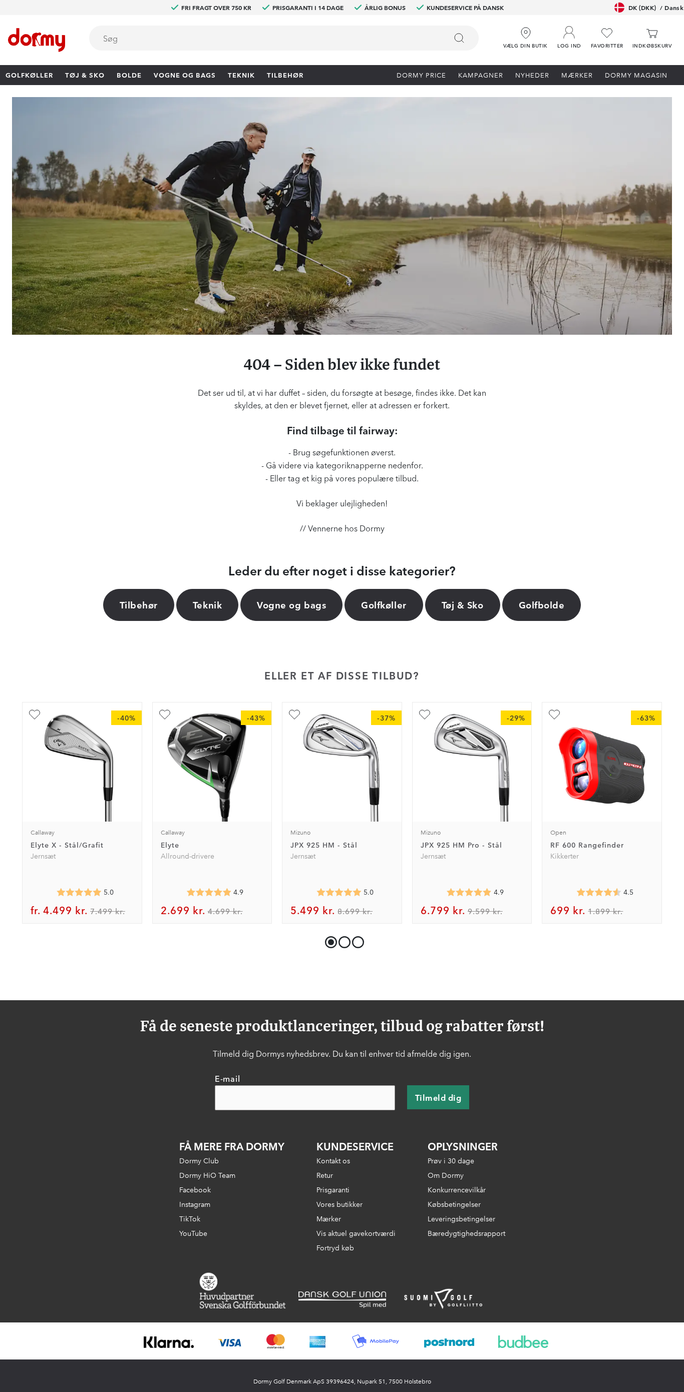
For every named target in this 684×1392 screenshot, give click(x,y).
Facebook (195, 1189)
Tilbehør (285, 74)
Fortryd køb (335, 1247)
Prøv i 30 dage (451, 1160)
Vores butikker (339, 1204)
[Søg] (459, 38)
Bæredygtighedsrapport (466, 1233)
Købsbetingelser (454, 1204)
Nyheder (532, 74)
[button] (569, 34)
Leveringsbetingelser (461, 1218)
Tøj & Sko (85, 74)
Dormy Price (421, 74)
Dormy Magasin (636, 74)
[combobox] (284, 38)
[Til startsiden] (36, 40)
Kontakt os (333, 1160)
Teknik (241, 74)
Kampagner (480, 74)
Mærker (577, 74)
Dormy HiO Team (207, 1175)
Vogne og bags (185, 74)
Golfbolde (542, 604)
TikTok (189, 1218)
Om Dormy (446, 1175)
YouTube (193, 1233)
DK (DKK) (655, 7)
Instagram (194, 1204)
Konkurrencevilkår (457, 1189)
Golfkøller (29, 74)
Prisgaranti (333, 1189)
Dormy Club (199, 1160)
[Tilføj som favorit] (35, 715)
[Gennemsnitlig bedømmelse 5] (79, 892)
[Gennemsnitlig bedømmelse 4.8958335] (208, 892)
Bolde (129, 74)
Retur (324, 1175)
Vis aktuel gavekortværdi (356, 1233)
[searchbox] (261, 38)
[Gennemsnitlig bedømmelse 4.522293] (598, 892)
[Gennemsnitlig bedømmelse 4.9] (469, 892)
